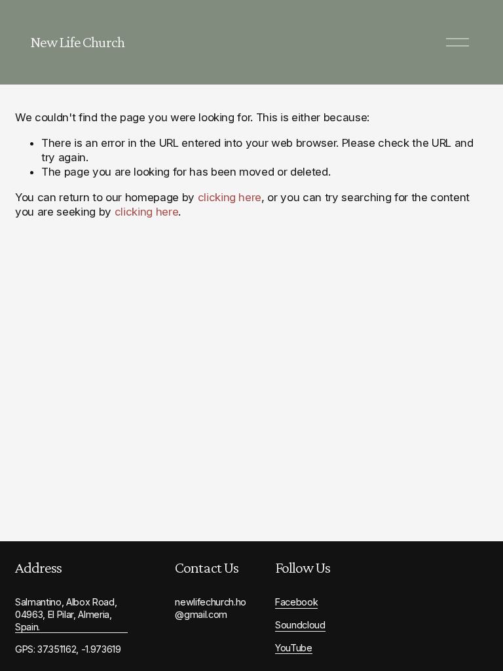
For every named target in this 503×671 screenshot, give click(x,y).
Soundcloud (300, 624)
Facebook (296, 601)
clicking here (230, 197)
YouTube (293, 647)
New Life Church (77, 41)
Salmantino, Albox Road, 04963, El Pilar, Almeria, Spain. (66, 614)
